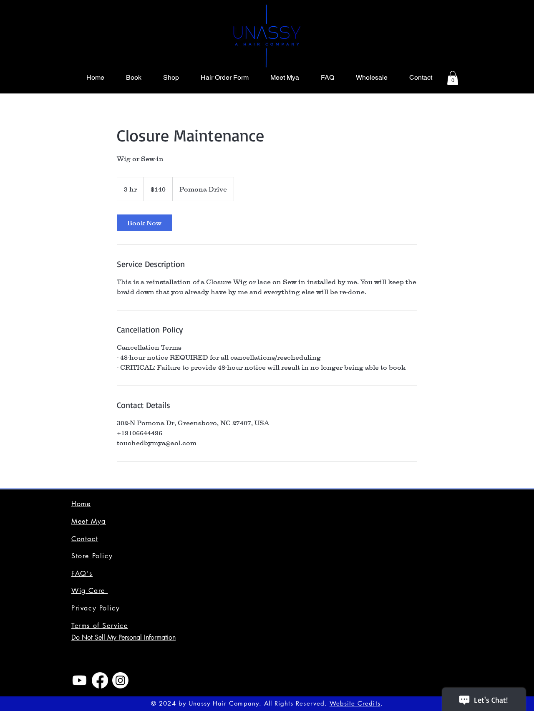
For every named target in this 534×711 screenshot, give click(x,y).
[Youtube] (79, 680)
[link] (144, 222)
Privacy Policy (97, 608)
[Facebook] (100, 680)
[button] (452, 78)
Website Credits (355, 703)
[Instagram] (120, 680)
